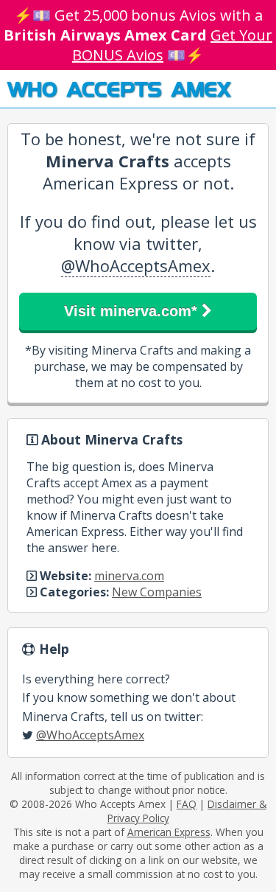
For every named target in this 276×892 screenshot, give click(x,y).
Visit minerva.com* (133, 311)
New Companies (157, 592)
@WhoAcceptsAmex (135, 265)
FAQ (187, 804)
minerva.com (129, 576)
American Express (168, 832)
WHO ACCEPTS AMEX (118, 88)
